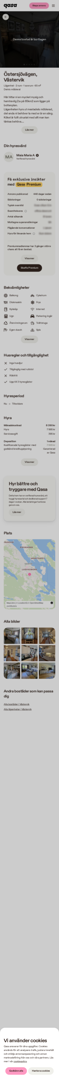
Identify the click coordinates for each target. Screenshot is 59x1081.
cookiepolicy (20, 1061)
